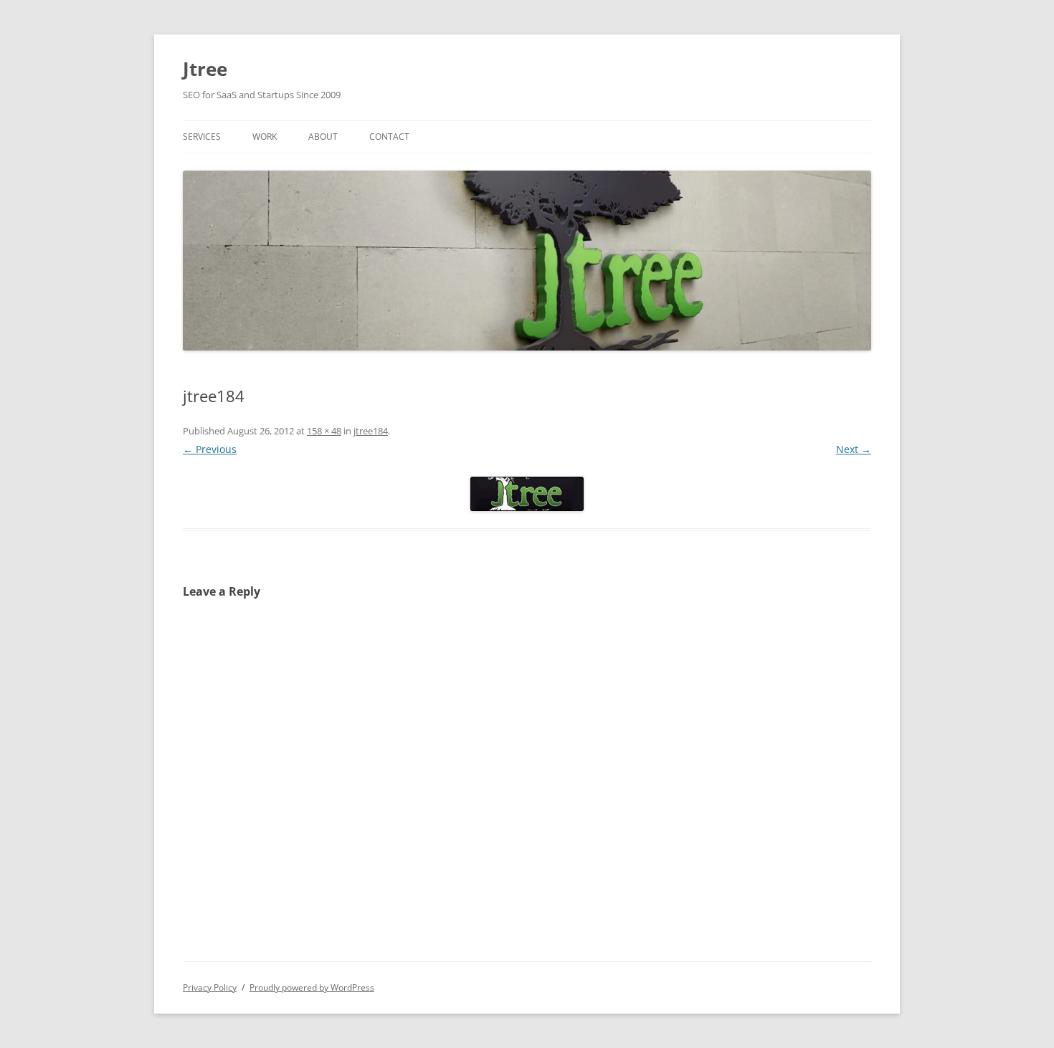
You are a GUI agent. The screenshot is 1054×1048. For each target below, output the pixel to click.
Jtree (205, 69)
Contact (389, 136)
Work (264, 136)
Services (202, 136)
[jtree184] (527, 494)
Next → (853, 449)
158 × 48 (324, 430)
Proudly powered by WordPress (312, 987)
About (323, 136)
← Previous (210, 449)
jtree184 (370, 430)
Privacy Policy (210, 987)
